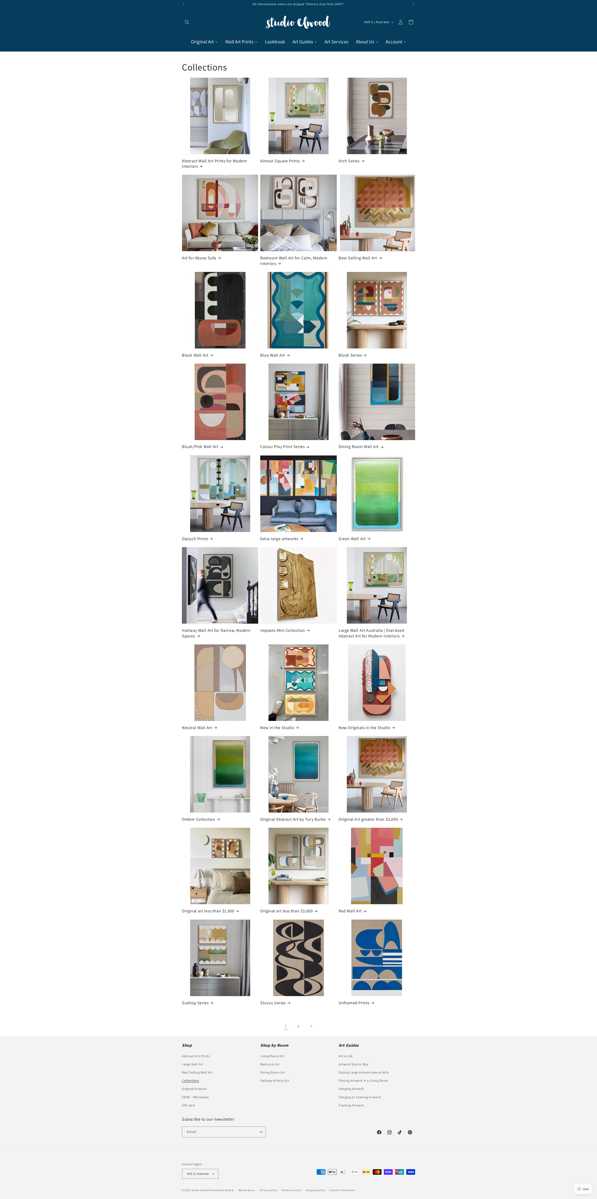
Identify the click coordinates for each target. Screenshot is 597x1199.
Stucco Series (273, 1002)
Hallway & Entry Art (274, 1080)
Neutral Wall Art (197, 727)
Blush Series (350, 355)
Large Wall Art (192, 1064)
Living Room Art (272, 1056)
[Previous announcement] (183, 4)
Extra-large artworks (279, 538)
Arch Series (349, 160)
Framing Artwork (351, 1105)
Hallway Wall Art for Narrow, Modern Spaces (216, 633)
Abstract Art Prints (196, 1056)
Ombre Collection (198, 819)
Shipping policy (315, 1190)
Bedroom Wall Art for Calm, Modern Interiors (293, 260)
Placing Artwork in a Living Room (363, 1080)
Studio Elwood (200, 1190)
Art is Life (346, 1056)
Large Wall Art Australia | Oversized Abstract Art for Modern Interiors (371, 633)
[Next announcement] (413, 4)
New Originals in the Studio (364, 727)
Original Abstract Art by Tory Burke (293, 819)
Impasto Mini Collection (282, 630)
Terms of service (291, 1190)
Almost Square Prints (280, 160)
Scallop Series (195, 1002)
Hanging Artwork (351, 1089)
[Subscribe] (260, 1131)
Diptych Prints (195, 538)
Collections (190, 1080)
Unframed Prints (354, 1002)
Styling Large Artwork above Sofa (364, 1072)
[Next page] (311, 1026)
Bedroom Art (270, 1064)
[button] (187, 22)
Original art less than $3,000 (286, 911)
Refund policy (247, 1190)
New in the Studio (277, 727)
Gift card (188, 1105)
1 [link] (286, 1026)
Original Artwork (194, 1089)
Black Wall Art (195, 355)
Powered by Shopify (222, 1190)
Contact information (342, 1190)
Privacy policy (268, 1190)
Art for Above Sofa (199, 258)
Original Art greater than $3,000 (368, 819)
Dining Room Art (272, 1072)
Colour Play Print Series (282, 446)
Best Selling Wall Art (358, 258)
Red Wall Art (350, 911)
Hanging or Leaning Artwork (360, 1097)
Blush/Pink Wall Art (200, 446)
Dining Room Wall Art (359, 446)
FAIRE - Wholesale (195, 1097)
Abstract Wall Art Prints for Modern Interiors (214, 163)
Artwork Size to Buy (353, 1064)
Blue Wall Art (272, 355)
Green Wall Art (352, 538)
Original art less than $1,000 (208, 911)
